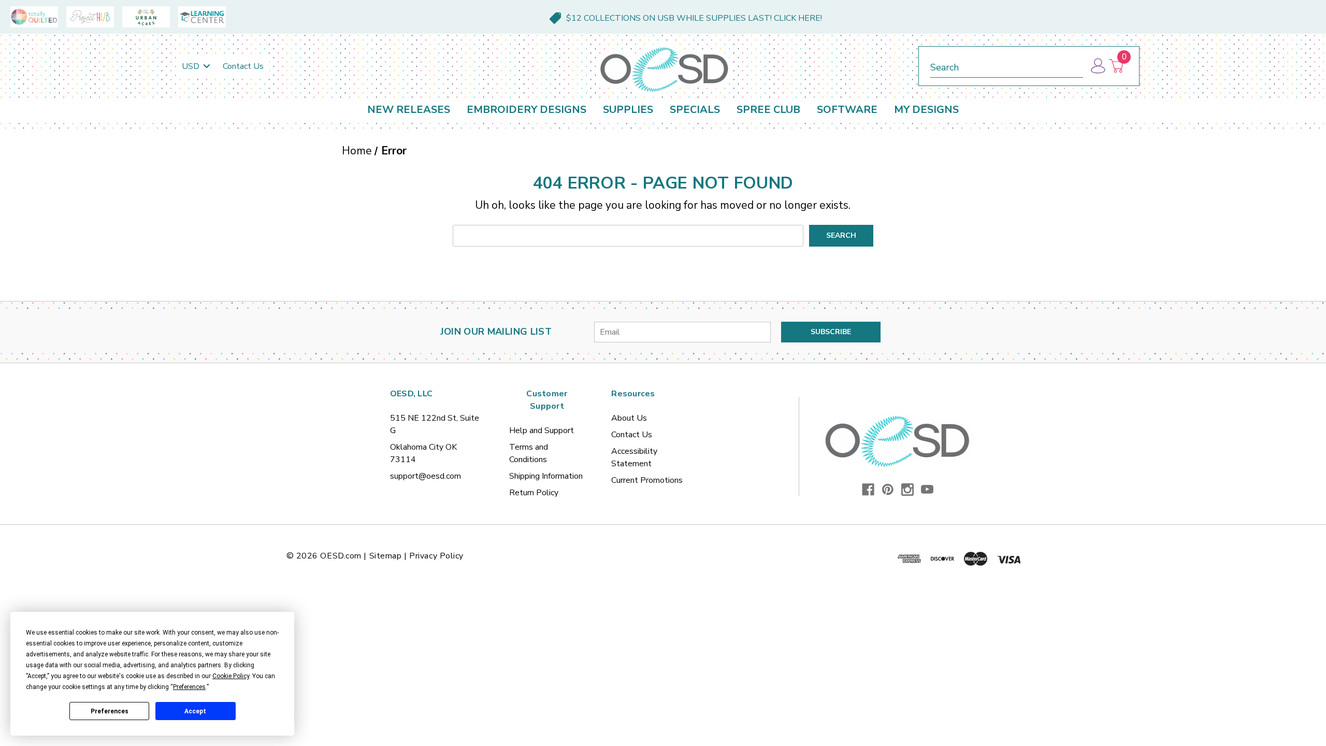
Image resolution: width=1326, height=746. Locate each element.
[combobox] (1006, 65)
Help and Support (541, 430)
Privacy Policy (436, 556)
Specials (695, 110)
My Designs (926, 110)
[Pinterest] (888, 489)
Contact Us (243, 66)
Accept (195, 711)
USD (191, 66)
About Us (629, 418)
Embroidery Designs (526, 110)
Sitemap (385, 556)
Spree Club (768, 110)
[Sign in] (1097, 66)
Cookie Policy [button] (230, 676)
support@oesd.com (425, 476)
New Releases (408, 110)
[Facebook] (868, 489)
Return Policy (533, 492)
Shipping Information (546, 476)
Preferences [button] (189, 687)
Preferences (109, 711)
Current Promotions (647, 480)
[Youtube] (927, 489)
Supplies (628, 110)
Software (847, 110)
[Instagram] (907, 489)
